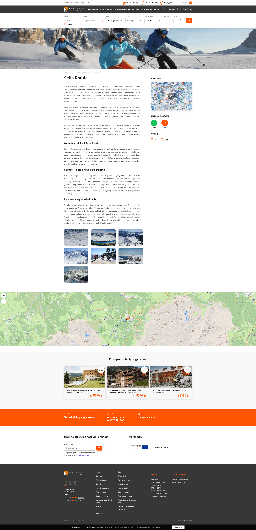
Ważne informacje (102, 480)
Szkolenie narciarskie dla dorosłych (126, 508)
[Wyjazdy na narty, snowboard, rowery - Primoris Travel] (74, 9)
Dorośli (166, 16)
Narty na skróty (123, 488)
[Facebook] (182, 9)
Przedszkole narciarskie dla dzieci (127, 501)
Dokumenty (158, 9)
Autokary (135, 9)
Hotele (98, 507)
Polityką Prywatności (84, 455)
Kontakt (172, 9)
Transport (128, 16)
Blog (166, 9)
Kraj (107, 16)
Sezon (66, 16)
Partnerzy (99, 476)
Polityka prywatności (125, 480)
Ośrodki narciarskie (102, 488)
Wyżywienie (148, 16)
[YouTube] (190, 9)
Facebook (74, 498)
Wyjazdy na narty (107, 9)
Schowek (186, 3)
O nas (88, 9)
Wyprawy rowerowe (122, 9)
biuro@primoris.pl (170, 3)
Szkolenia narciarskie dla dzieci (104, 501)
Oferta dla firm (123, 476)
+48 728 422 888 (151, 3)
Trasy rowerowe (123, 492)
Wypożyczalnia (146, 9)
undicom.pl (189, 521)
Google (72, 500)
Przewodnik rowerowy (125, 496)
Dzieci (176, 16)
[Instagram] (186, 9)
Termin (85, 16)
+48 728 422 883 (132, 3)
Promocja (99, 513)
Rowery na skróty (102, 496)
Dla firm (95, 9)
